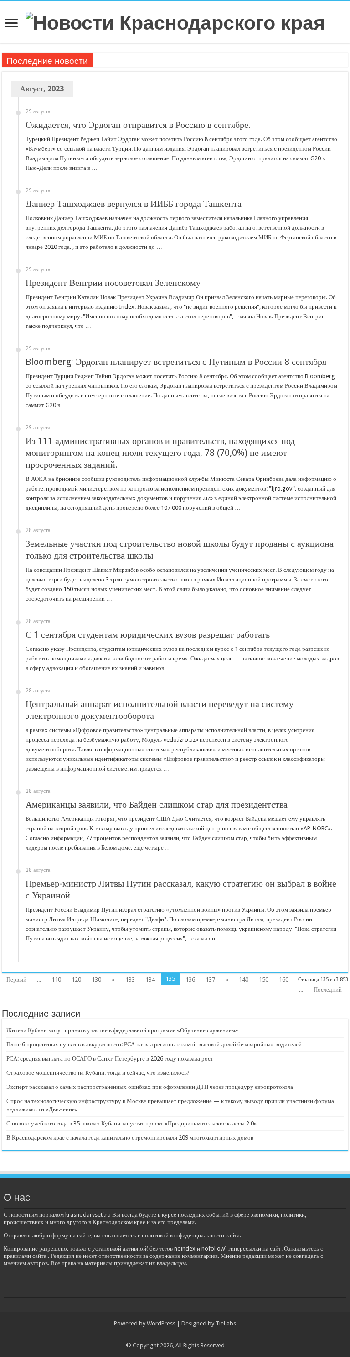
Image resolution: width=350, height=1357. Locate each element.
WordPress (161, 1323)
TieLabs (226, 1323)
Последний (328, 989)
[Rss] (175, 1334)
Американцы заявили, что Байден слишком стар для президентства (157, 804)
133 (130, 979)
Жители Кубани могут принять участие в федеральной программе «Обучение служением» (122, 1030)
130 (96, 979)
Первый (16, 979)
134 (150, 979)
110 (56, 979)
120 (76, 979)
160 (283, 979)
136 (190, 979)
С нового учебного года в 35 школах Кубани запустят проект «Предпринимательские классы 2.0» (131, 1123)
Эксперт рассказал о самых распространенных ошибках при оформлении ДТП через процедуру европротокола (150, 1086)
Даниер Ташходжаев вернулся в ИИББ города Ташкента (134, 203)
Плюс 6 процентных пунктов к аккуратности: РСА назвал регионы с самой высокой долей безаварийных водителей (154, 1044)
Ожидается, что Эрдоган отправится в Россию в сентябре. (138, 124)
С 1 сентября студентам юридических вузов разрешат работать (148, 634)
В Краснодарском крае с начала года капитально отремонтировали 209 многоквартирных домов (129, 1137)
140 (243, 979)
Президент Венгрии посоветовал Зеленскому (113, 282)
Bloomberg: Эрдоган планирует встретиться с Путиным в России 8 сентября (176, 361)
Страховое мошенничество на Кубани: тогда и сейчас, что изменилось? (98, 1072)
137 (210, 979)
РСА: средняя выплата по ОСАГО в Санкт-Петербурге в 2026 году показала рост (109, 1058)
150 (263, 979)
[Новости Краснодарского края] (175, 21)
